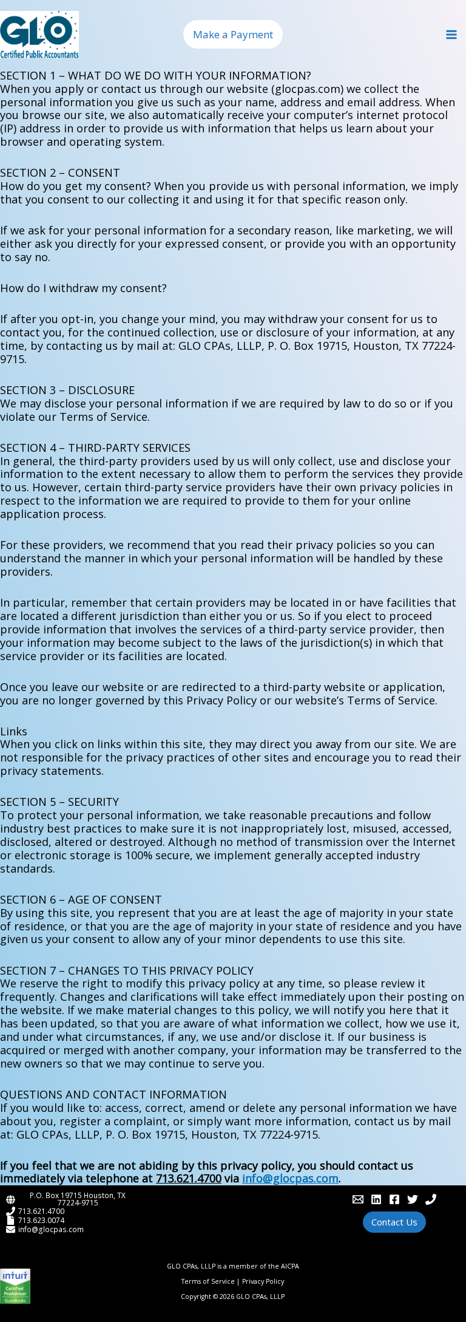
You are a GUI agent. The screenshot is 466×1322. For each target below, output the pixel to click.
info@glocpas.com (51, 1229)
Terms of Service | (211, 1281)
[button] (233, 34)
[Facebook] (394, 1199)
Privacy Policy (263, 1281)
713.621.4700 (41, 1211)
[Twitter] (412, 1199)
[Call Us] (430, 1199)
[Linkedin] (376, 1199)
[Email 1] (358, 1199)
